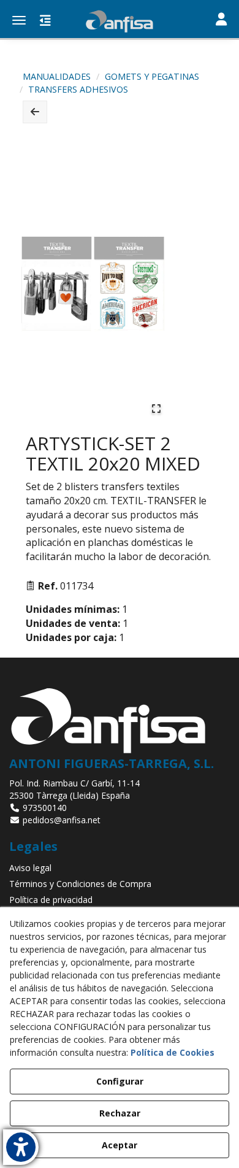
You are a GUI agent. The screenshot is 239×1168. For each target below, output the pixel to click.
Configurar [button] (119, 1081)
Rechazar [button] (119, 1113)
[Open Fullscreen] (156, 408)
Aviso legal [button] (30, 868)
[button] (119, 21)
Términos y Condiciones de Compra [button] (80, 883)
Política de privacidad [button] (51, 899)
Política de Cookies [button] (172, 1052)
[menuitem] (119, 868)
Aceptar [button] (119, 1145)
